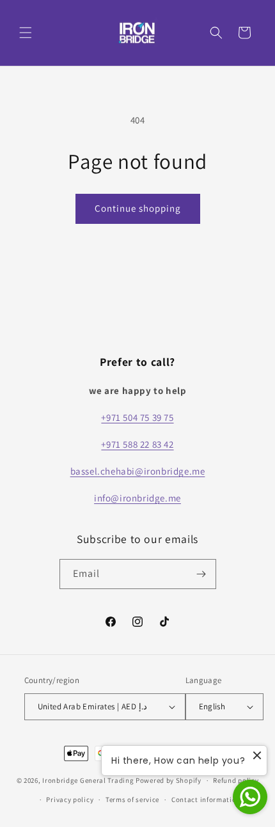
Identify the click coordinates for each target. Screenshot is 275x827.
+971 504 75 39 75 (137, 417)
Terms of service (132, 799)
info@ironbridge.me (137, 498)
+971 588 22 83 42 (137, 444)
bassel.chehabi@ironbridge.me (137, 471)
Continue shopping (138, 208)
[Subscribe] (201, 574)
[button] (26, 33)
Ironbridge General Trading (88, 780)
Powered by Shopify (168, 780)
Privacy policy (69, 799)
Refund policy (235, 780)
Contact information (205, 799)
